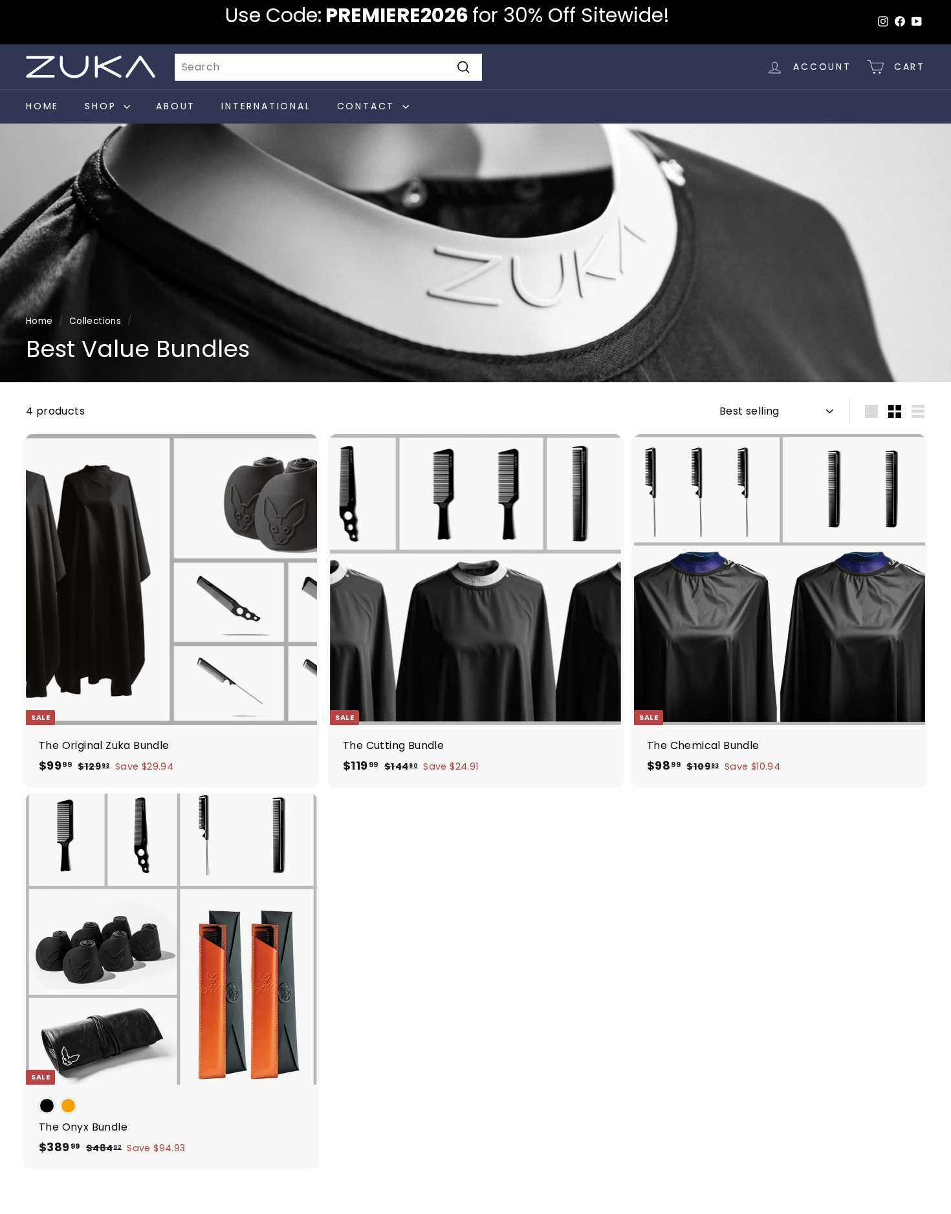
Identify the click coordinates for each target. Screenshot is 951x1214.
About (175, 106)
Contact (368, 106)
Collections (95, 321)
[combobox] (328, 67)
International (266, 106)
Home (42, 106)
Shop (102, 106)
